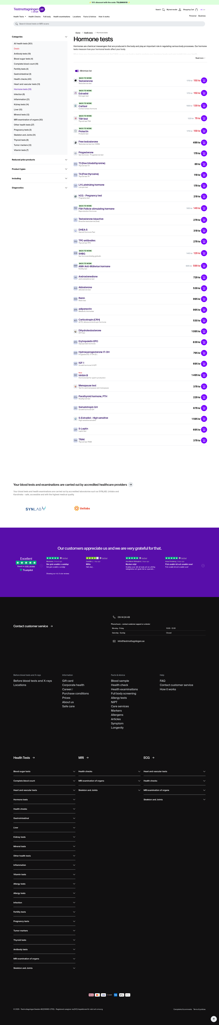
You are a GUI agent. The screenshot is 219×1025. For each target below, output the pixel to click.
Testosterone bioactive (91, 218)
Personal (192, 16)
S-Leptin (83, 428)
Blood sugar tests (23, 59)
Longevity (117, 727)
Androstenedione (88, 276)
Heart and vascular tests (27, 84)
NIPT (114, 702)
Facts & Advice (89, 16)
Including (16, 178)
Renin (82, 298)
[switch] (77, 71)
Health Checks (35, 16)
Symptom (117, 723)
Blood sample (120, 680)
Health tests (88, 33)
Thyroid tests (21, 140)
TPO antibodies (87, 240)
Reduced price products (23, 159)
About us (68, 702)
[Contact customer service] (51, 626)
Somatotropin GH (88, 407)
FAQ (162, 680)
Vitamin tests (21, 150)
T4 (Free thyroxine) (89, 174)
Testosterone (86, 81)
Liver (18, 109)
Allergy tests (119, 697)
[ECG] (153, 757)
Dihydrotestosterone (90, 330)
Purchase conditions (75, 693)
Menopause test (87, 385)
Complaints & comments (183, 1009)
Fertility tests (21, 69)
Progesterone (86, 152)
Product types (18, 169)
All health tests (23, 43)
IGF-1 (81, 362)
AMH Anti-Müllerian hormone (94, 266)
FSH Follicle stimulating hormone (96, 208)
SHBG (82, 253)
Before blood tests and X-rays (32, 680)
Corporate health (73, 685)
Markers (116, 710)
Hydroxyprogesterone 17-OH (94, 352)
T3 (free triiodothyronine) (92, 163)
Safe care (68, 706)
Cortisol (83, 106)
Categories (17, 37)
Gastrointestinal (22, 74)
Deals (16, 48)
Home (78, 33)
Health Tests (18, 16)
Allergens (117, 714)
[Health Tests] (33, 757)
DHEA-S (83, 229)
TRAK (82, 439)
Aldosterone (85, 287)
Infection (19, 94)
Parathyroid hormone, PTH (93, 396)
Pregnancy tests (22, 130)
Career (66, 689)
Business (202, 16)
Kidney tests (21, 104)
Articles (116, 719)
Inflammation (21, 99)
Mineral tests (21, 114)
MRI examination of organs (28, 120)
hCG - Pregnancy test (90, 195)
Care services (120, 706)
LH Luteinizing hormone (91, 184)
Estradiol (83, 93)
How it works (104, 16)
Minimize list (86, 71)
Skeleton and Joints (24, 135)
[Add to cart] (204, 80)
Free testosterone (88, 141)
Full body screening (123, 693)
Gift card (67, 680)
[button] (109, 23)
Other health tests (24, 125)
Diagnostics (17, 188)
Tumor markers (22, 145)
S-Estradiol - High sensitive (93, 417)
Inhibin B (83, 375)
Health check (119, 685)
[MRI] (87, 757)
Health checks (22, 79)
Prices (66, 697)
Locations (77, 16)
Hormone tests (22, 89)
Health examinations (61, 16)
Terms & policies (199, 1009)
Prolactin (83, 131)
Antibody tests (22, 54)
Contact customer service (176, 685)
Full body (47, 16)
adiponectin (85, 308)
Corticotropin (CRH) (89, 319)
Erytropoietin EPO (88, 341)
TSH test (83, 118)
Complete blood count (26, 64)
